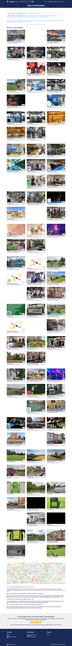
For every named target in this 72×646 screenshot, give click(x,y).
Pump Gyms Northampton (32, 58)
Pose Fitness (29, 235)
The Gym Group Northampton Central (14, 41)
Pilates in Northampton (12, 16)
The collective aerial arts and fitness (34, 283)
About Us (8, 634)
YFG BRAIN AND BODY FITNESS (32, 363)
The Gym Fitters (50, 444)
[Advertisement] (36, 37)
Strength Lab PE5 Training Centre (53, 331)
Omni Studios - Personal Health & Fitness (15, 380)
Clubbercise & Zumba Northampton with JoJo (55, 235)
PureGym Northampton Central (53, 58)
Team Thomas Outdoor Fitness (53, 316)
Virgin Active (29, 91)
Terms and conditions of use (32, 634)
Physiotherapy (50, 493)
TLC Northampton (10, 557)
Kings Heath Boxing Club (31, 541)
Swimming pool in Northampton (23, 16)
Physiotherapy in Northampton (51, 15)
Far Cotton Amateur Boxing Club (53, 268)
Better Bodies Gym (50, 155)
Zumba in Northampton (43, 16)
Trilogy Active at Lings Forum (53, 74)
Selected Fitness (30, 429)
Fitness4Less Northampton (12, 106)
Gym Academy (30, 493)
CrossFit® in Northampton (29, 15)
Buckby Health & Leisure (31, 316)
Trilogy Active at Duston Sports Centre (34, 203)
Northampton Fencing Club (12, 331)
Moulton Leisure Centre (51, 171)
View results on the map (31, 24)
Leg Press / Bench (50, 509)
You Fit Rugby (9, 396)
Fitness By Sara (10, 316)
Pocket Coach (29, 268)
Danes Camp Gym (10, 138)
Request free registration (36, 622)
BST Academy (29, 155)
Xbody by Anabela (10, 219)
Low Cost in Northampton (39, 15)
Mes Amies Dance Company (12, 283)
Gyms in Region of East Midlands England (19, 8)
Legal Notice (29, 635)
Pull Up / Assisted (10, 541)
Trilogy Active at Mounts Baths (13, 171)
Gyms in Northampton (20, 13)
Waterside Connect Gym (31, 524)
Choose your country (11, 644)
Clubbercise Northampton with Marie (54, 380)
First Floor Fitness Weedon (52, 186)
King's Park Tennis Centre (52, 203)
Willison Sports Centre (31, 412)
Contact (48, 634)
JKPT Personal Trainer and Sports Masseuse (55, 219)
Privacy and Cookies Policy (31, 636)
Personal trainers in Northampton (32, 13)
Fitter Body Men (10, 268)
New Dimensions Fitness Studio (53, 283)
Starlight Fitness (30, 476)
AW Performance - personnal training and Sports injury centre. (55, 396)
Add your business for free (55, 1)
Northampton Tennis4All (32, 396)
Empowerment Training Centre (13, 58)
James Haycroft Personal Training (53, 299)
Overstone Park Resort (11, 91)
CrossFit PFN (30, 299)
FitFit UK (8, 8)
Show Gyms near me (42, 24)
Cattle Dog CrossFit (31, 138)
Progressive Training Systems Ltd (13, 251)
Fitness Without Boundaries (12, 348)
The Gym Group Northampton (52, 41)
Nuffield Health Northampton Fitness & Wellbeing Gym (34, 187)
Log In (63, 1)
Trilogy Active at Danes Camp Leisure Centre (55, 123)
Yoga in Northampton (34, 16)
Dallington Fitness (10, 123)
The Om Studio (10, 363)
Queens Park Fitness (31, 348)
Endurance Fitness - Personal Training (14, 429)
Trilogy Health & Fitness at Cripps (13, 155)
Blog (7, 637)
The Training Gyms (30, 171)
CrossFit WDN (30, 123)
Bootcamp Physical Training (32, 509)
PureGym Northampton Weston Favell (54, 91)
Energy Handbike (10, 493)
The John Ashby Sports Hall (52, 412)
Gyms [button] (46, 1)
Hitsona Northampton (51, 348)
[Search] (33, 2)
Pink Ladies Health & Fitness (52, 541)
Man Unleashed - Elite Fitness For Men (34, 380)
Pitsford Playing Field (11, 461)
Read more (30, 21)
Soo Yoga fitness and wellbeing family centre (36, 74)
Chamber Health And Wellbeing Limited (14, 444)
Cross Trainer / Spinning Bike (52, 557)
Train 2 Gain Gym (10, 203)
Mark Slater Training (51, 461)
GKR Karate (9, 476)
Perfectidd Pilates (10, 509)
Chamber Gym (29, 251)
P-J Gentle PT (49, 429)
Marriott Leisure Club (31, 461)
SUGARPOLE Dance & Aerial (12, 235)
